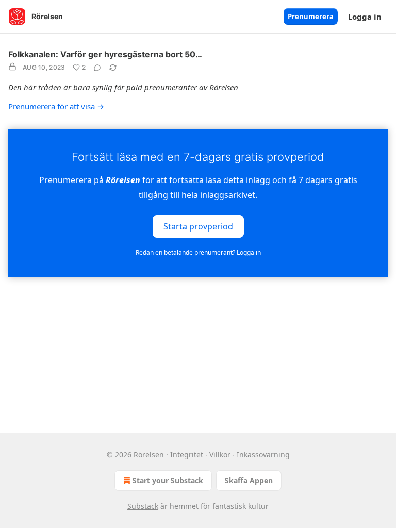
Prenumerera (311, 16)
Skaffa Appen (249, 480)
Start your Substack (168, 480)
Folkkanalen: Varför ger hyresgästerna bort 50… (105, 54)
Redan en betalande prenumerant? (198, 252)
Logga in (365, 16)
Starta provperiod (198, 226)
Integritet (186, 454)
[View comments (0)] (97, 67)
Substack (142, 506)
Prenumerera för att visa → (56, 106)
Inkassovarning (263, 454)
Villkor (219, 454)
